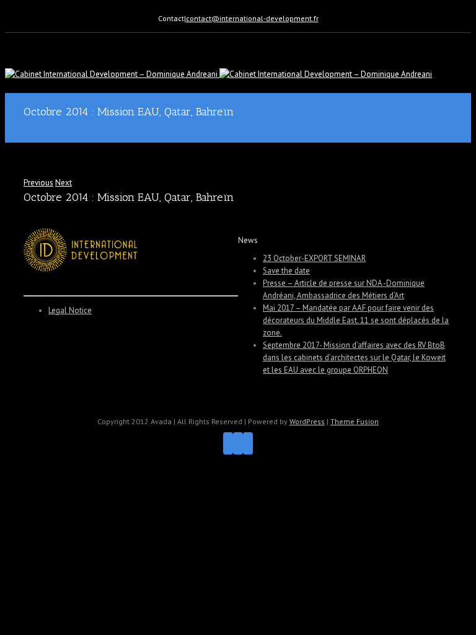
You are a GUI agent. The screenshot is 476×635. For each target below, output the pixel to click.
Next (63, 182)
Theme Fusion (354, 421)
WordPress (307, 421)
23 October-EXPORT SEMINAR (314, 258)
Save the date (286, 270)
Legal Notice (70, 310)
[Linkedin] (248, 443)
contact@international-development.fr (252, 18)
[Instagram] (238, 443)
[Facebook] (228, 443)
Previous (38, 182)
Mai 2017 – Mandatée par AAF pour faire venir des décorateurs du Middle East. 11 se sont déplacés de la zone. (356, 320)
